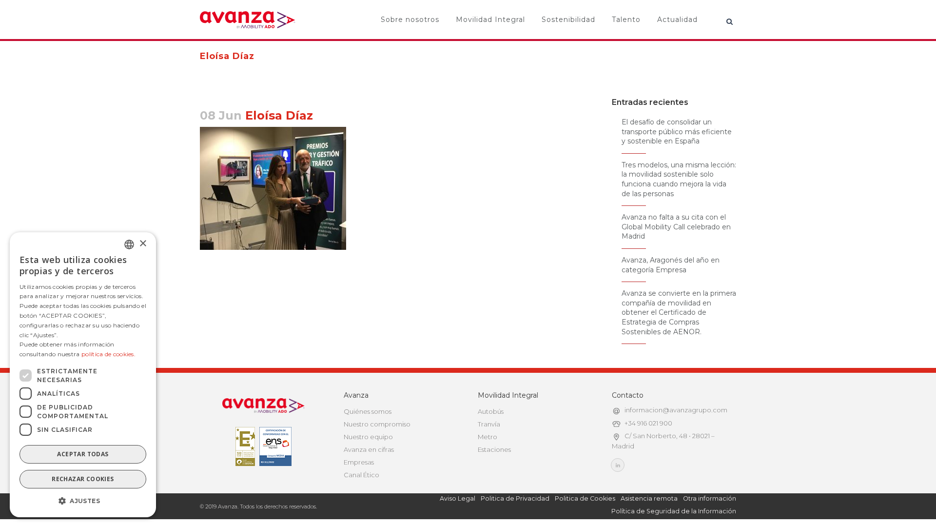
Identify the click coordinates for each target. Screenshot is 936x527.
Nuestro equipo (368, 437)
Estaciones (494, 449)
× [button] (142, 243)
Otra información (709, 498)
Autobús (491, 411)
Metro (487, 437)
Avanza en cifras (369, 449)
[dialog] (83, 374)
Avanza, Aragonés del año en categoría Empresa (671, 265)
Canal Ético (361, 475)
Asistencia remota (649, 498)
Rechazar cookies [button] (83, 479)
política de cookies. (108, 354)
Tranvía (489, 424)
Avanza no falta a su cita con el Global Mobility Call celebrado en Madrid (676, 227)
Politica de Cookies (585, 498)
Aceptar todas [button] (82, 454)
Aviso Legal (457, 498)
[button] (83, 501)
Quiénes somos (367, 411)
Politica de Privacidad (515, 498)
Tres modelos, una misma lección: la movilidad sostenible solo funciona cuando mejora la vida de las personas (679, 179)
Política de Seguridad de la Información (673, 511)
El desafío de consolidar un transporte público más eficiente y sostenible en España (677, 131)
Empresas (359, 462)
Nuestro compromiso (377, 424)
